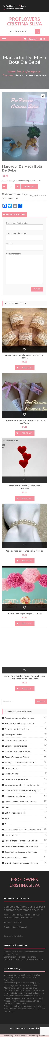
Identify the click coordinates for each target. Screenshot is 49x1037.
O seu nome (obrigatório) (17, 223)
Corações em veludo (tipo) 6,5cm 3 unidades (25, 487)
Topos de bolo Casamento (16, 857)
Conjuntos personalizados (16, 746)
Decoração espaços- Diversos (17, 757)
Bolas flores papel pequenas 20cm (24, 613)
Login (23, 6)
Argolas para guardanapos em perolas (24, 551)
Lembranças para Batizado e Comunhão (22, 785)
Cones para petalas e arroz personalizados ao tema (24, 421)
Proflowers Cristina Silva (24, 21)
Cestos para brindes (13, 734)
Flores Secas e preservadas (16, 779)
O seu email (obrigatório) (16, 233)
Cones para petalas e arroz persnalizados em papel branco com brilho (24, 677)
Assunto (9, 243)
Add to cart (29, 186)
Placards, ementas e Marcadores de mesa (23, 829)
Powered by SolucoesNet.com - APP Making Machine (24, 1035)
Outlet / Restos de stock (15, 813)
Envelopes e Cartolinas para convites (20, 762)
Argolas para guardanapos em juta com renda (24, 356)
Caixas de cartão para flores (17, 729)
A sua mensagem (13, 254)
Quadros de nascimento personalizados (22, 846)
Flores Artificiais (11, 774)
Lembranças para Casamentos (18, 796)
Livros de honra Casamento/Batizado (21, 801)
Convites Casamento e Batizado (18, 751)
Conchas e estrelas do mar (16, 740)
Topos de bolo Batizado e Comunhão (21, 852)
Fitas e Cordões (11, 768)
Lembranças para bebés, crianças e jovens (23, 790)
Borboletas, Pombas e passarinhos (20, 723)
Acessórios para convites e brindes (19, 718)
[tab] (14, 214)
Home (11, 71)
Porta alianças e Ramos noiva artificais (21, 841)
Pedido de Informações (14, 214)
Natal (7, 807)
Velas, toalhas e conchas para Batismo (21, 863)
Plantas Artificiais (12, 835)
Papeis (7, 818)
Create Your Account (14, 9)
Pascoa (8, 824)
